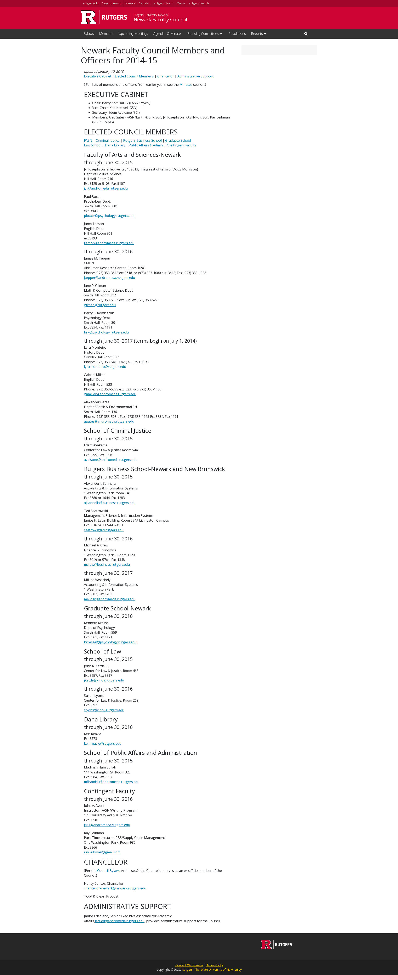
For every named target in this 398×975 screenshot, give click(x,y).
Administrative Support (195, 76)
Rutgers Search (199, 3)
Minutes (186, 84)
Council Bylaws (108, 870)
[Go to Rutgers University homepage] (104, 17)
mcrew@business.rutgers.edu (107, 564)
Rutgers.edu (90, 3)
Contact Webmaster (189, 965)
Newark (130, 3)
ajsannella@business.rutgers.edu (109, 502)
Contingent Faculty (181, 145)
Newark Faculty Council (160, 19)
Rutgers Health (163, 3)
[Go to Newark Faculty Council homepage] (276, 948)
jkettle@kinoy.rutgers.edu (104, 680)
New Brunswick (112, 3)
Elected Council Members (134, 76)
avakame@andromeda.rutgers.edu (110, 459)
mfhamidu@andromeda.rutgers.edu (111, 781)
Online (181, 3)
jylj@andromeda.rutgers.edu (106, 188)
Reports (257, 33)
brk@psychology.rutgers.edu (106, 332)
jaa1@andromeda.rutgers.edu (107, 825)
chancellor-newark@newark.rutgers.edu (115, 888)
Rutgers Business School (142, 140)
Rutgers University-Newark (151, 15)
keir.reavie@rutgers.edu (102, 743)
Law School (92, 145)
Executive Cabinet (97, 76)
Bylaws (89, 33)
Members (106, 33)
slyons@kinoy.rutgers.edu (104, 710)
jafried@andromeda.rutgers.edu (119, 921)
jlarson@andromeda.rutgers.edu (109, 243)
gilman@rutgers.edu (100, 305)
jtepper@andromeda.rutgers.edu (109, 277)
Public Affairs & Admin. (146, 145)
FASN (88, 140)
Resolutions (237, 33)
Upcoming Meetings (133, 33)
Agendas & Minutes (167, 33)
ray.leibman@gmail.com (102, 852)
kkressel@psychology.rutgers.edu (110, 642)
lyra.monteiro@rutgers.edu (105, 366)
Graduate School (178, 140)
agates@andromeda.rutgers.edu (109, 421)
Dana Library (115, 145)
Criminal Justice (108, 140)
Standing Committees (203, 33)
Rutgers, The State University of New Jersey (212, 969)
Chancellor (165, 76)
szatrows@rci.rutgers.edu (104, 530)
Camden (144, 3)
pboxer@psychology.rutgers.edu (109, 215)
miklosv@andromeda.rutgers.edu (109, 599)
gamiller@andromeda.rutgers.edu (110, 394)
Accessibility (214, 965)
